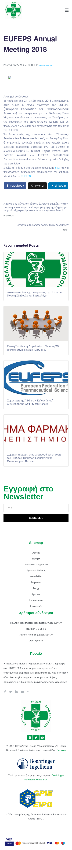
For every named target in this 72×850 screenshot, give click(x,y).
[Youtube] (22, 691)
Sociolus (61, 750)
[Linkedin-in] (16, 691)
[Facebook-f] (4, 691)
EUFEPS (26, 176)
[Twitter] (10, 691)
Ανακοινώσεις (46, 65)
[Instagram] (28, 691)
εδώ (57, 168)
